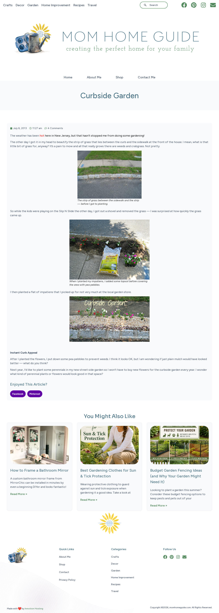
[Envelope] (213, 5)
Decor (20, 5)
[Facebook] (184, 5)
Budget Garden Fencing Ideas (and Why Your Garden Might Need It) (176, 476)
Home (68, 77)
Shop (119, 77)
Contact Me (146, 77)
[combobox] (155, 5)
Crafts (8, 5)
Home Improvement (55, 5)
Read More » (18, 494)
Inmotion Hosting (34, 608)
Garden (32, 5)
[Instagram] (203, 5)
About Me (94, 77)
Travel (92, 5)
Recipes (78, 5)
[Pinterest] (194, 5)
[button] (18, 393)
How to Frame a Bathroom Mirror (39, 470)
